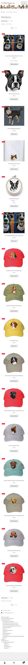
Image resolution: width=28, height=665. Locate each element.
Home (4, 12)
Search (14, 663)
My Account (4, 663)
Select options (14, 64)
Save (4, 71)
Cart (21, 662)
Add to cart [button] (14, 134)
